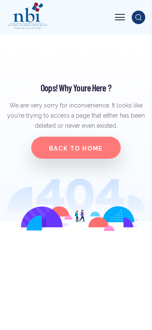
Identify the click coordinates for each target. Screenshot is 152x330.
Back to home (76, 148)
